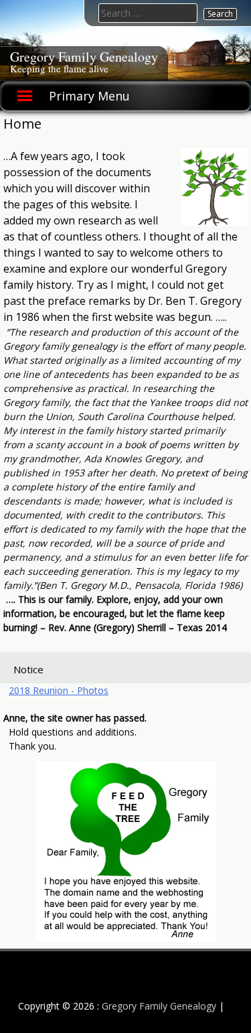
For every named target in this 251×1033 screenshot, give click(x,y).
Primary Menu (89, 96)
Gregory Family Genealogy (84, 57)
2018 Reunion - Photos (58, 690)
